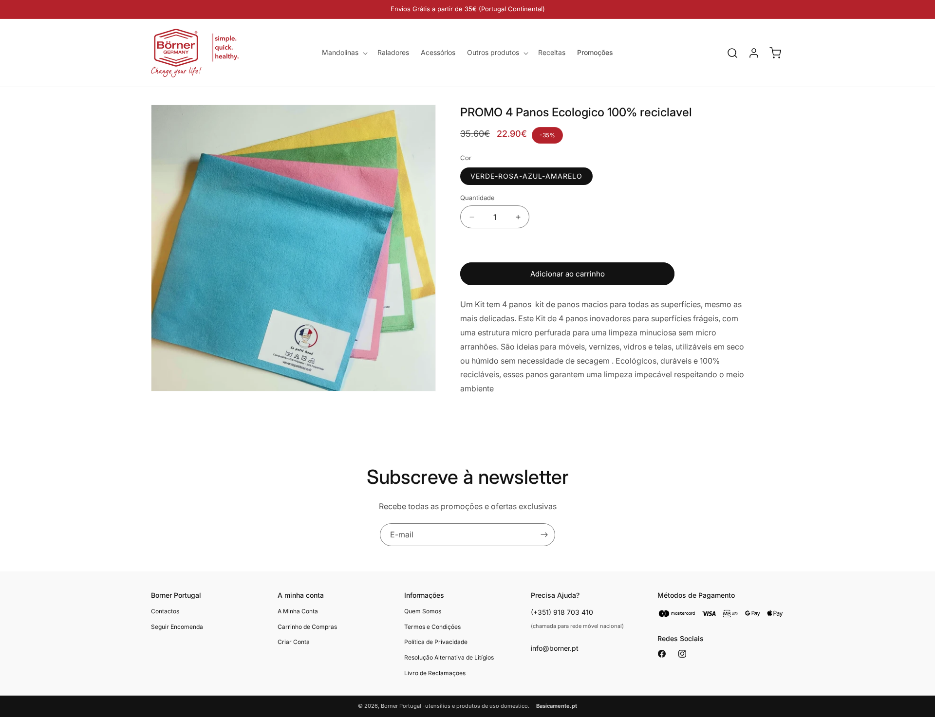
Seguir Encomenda (177, 626)
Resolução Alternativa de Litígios (449, 657)
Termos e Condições (432, 626)
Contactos (165, 611)
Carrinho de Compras (307, 626)
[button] (344, 52)
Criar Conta (294, 641)
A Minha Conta (298, 611)
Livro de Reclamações (435, 673)
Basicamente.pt (556, 705)
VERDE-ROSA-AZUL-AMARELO (526, 176)
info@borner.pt (555, 648)
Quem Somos (422, 611)
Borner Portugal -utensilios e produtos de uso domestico (454, 705)
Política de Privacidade (436, 641)
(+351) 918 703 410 (562, 612)
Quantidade (477, 198)
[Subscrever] (544, 534)
